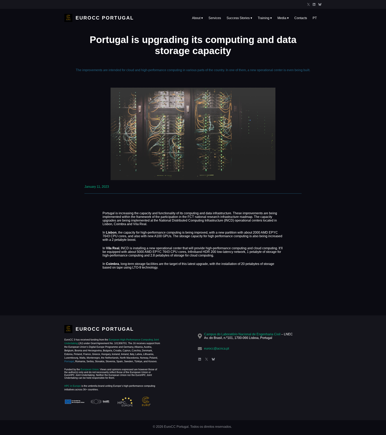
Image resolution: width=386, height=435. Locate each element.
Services (214, 18)
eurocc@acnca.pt (216, 348)
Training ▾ (265, 18)
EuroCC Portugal (105, 18)
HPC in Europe (72, 386)
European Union (89, 369)
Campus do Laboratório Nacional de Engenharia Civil (242, 334)
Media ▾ (283, 18)
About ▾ (197, 18)
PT (315, 18)
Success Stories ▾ (239, 18)
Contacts (300, 18)
